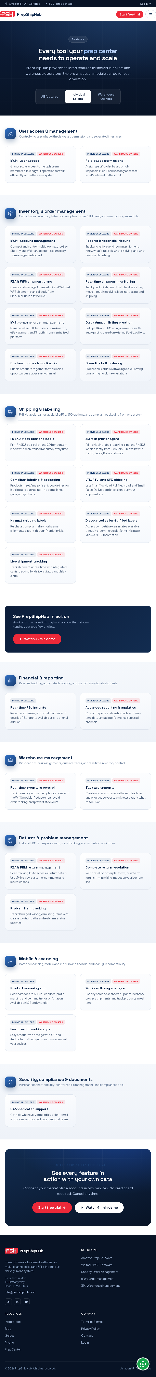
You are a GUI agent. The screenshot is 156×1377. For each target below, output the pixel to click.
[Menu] (150, 14)
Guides (9, 1335)
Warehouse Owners (106, 96)
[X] (8, 1301)
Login (85, 1342)
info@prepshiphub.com (20, 1292)
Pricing (9, 1342)
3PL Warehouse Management (100, 1285)
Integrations (13, 1321)
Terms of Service (92, 1321)
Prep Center (13, 1349)
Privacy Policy (90, 1328)
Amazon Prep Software (96, 1258)
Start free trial (130, 14)
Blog (8, 1328)
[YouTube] (26, 1301)
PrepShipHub (29, 14)
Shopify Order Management (99, 1272)
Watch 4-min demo (39, 639)
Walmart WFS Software (97, 1265)
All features (49, 96)
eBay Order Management (98, 1278)
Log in (144, 3)
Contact (87, 1335)
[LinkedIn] (17, 1301)
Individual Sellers (78, 96)
